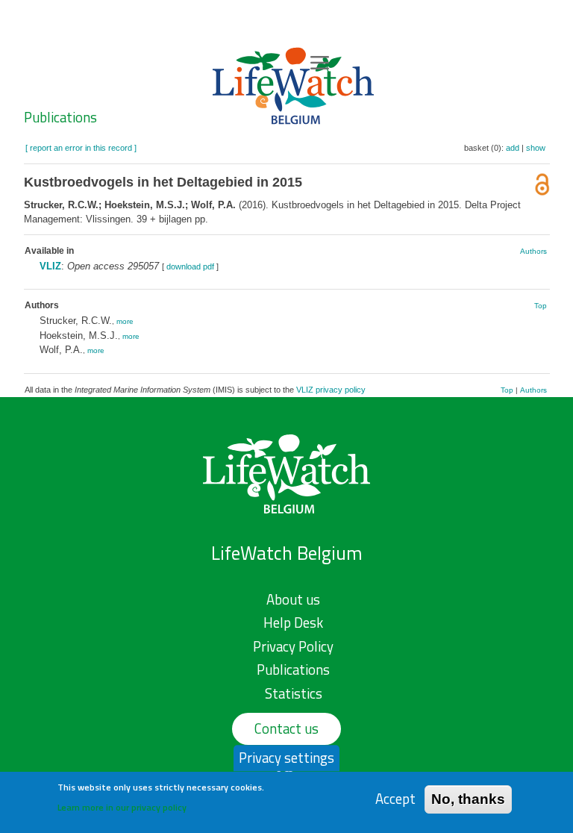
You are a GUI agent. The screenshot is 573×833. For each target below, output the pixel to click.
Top (540, 306)
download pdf (190, 266)
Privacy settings (286, 757)
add (512, 147)
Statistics (293, 693)
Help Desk (293, 622)
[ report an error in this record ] (81, 147)
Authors (533, 251)
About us (293, 599)
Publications (60, 117)
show (535, 147)
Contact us (286, 728)
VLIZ (50, 266)
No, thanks (468, 799)
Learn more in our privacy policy (122, 807)
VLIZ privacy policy (331, 389)
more (125, 321)
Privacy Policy (293, 646)
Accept (395, 799)
